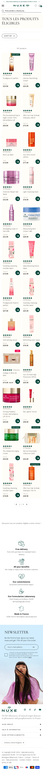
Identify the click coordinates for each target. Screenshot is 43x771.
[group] (21, 548)
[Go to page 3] (26, 504)
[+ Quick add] (17, 85)
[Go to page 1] (16, 504)
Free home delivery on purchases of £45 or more (21, 1)
